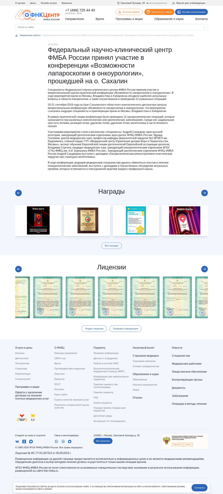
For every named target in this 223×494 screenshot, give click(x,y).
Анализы (19, 353)
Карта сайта (60, 394)
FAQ (96, 397)
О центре (20, 3)
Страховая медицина (146, 355)
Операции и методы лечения (189, 403)
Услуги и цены (23, 347)
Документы (178, 387)
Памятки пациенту (103, 392)
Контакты (59, 389)
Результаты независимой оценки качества (71, 406)
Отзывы (137, 397)
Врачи (57, 363)
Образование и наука (146, 374)
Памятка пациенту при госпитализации (106, 385)
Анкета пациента (103, 402)
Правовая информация (125, 328)
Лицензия (59, 373)
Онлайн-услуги (49, 3)
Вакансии (67, 3)
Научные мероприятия (145, 384)
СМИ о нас (60, 358)
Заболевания (180, 395)
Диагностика (21, 358)
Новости (177, 347)
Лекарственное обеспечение (189, 371)
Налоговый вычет (143, 347)
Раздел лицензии (94, 328)
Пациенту (99, 347)
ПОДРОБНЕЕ (177, 444)
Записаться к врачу (161, 12)
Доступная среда (103, 415)
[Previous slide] (18, 193)
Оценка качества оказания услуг (71, 399)
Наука (136, 389)
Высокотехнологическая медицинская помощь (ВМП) (109, 370)
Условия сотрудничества (146, 366)
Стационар (21, 368)
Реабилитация (23, 373)
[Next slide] (204, 193)
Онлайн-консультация (193, 12)
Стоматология (22, 379)
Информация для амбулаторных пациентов (111, 378)
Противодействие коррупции (69, 368)
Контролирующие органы (187, 379)
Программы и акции (27, 386)
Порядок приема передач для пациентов (110, 409)
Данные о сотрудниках (106, 358)
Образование (140, 379)
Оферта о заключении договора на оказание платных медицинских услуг (32, 395)
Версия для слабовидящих (190, 3)
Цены (33, 3)
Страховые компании (144, 361)
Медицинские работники (186, 363)
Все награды (111, 245)
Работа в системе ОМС (106, 363)
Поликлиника (22, 363)
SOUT (57, 384)
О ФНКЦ (59, 347)
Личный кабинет (131, 12)
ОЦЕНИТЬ (188, 444)
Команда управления (65, 353)
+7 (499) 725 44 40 (80, 10)
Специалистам (181, 355)
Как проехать (103, 441)
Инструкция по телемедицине (110, 421)
